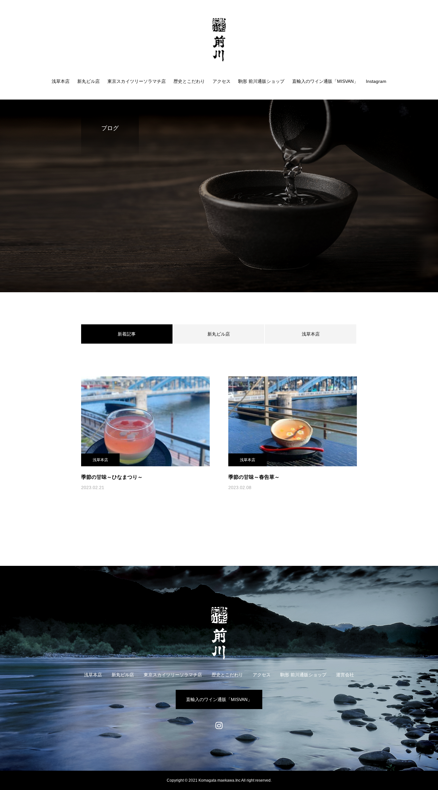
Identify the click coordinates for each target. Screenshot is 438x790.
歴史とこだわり (189, 81)
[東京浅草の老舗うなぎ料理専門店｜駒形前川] (219, 39)
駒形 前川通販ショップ (261, 81)
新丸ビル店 (88, 81)
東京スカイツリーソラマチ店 (136, 81)
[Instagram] (219, 726)
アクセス (222, 81)
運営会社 (345, 674)
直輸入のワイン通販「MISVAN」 (325, 81)
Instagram (376, 81)
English (406, 24)
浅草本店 (61, 81)
